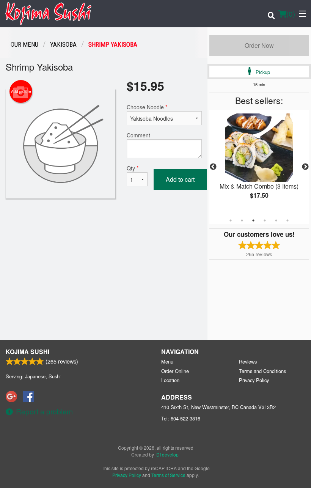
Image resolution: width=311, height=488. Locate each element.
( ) (290, 13)
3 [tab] (253, 220)
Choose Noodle (147, 107)
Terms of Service (168, 475)
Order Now (259, 45)
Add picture (21, 91)
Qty (132, 168)
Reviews (248, 361)
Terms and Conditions (262, 371)
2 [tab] (242, 220)
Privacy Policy (254, 380)
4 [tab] (265, 220)
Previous (213, 167)
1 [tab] (230, 220)
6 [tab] (287, 220)
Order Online (175, 371)
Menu (167, 361)
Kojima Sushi (27, 351)
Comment (138, 135)
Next (305, 167)
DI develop (167, 454)
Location (170, 380)
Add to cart (180, 179)
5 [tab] (276, 220)
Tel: (180, 418)
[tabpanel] (259, 162)
